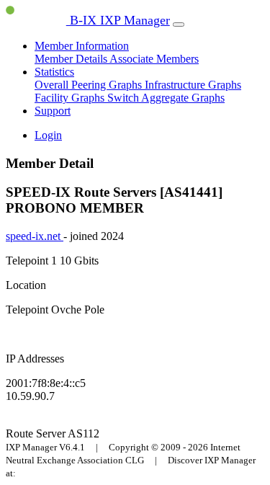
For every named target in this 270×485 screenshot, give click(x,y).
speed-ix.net (34, 236)
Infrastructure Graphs (193, 85)
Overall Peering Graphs (90, 85)
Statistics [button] (54, 72)
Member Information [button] (82, 46)
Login (48, 135)
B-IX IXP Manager (118, 20)
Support (53, 110)
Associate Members (154, 59)
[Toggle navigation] (178, 24)
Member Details (72, 59)
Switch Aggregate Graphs (166, 98)
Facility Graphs (71, 98)
